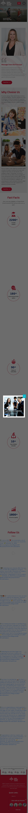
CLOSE (24, 396)
